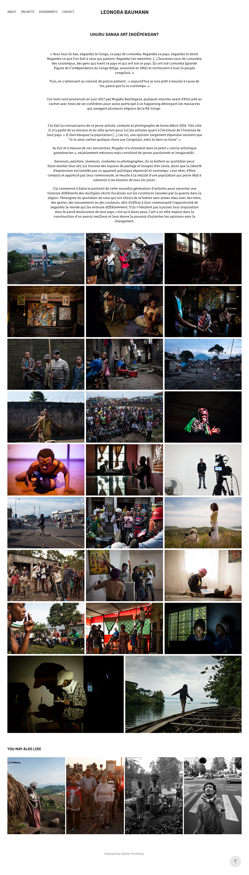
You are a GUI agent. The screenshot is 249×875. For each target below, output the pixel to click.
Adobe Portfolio (132, 853)
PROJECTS (27, 12)
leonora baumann (125, 12)
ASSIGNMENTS (48, 12)
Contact (68, 12)
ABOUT (11, 12)
